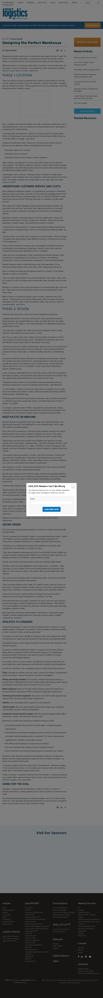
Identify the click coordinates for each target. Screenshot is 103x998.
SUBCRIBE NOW (51, 509)
